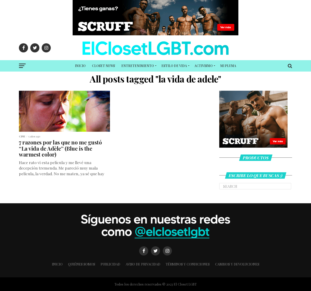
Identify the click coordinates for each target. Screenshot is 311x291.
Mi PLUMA (228, 66)
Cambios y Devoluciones (237, 264)
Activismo (203, 66)
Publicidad (110, 264)
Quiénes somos (81, 264)
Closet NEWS (103, 66)
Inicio (80, 66)
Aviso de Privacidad (143, 264)
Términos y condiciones (188, 264)
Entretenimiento (137, 66)
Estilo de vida (174, 66)
